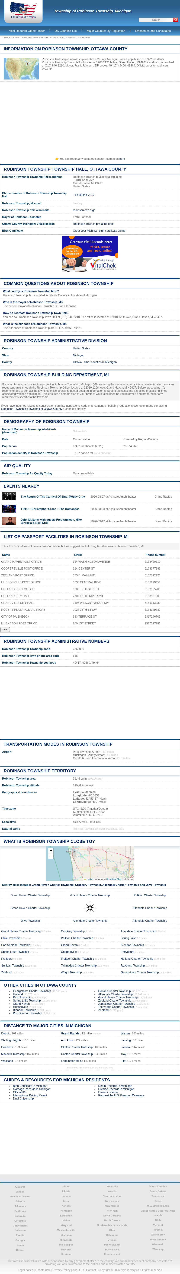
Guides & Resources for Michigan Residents (57, 1080)
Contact (91, 1270)
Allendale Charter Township (120, 884)
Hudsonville (20, 1006)
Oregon (112, 1239)
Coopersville (69, 951)
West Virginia (158, 1239)
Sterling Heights (11, 1040)
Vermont (158, 1225)
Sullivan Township (12, 965)
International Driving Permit (30, 1095)
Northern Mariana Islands (112, 1225)
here (122, 158)
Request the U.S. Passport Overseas (121, 1095)
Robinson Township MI (79, 37)
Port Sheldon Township (15, 944)
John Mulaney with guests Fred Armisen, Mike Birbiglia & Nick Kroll (51, 521)
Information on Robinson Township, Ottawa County (65, 48)
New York (112, 1210)
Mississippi (66, 1244)
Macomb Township (13, 1054)
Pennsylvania (112, 1244)
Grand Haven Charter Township (53, 884)
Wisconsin (158, 1244)
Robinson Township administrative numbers (56, 641)
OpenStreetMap (113, 879)
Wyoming (158, 1249)
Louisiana (66, 1215)
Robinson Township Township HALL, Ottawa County (65, 169)
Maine (66, 1220)
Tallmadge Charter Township (79, 965)
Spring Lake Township (15, 951)
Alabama (20, 1186)
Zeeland (6, 972)
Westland (7, 1060)
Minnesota (66, 1239)
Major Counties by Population (106, 31)
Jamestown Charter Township (116, 1003)
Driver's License (108, 1092)
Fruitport (6, 958)
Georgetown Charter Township (140, 972)
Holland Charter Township (137, 958)
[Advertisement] (90, 117)
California (20, 1211)
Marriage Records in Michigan (31, 1089)
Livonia (125, 1047)
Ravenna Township (133, 965)
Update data (43, 1270)
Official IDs (20, 1092)
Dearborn (7, 1047)
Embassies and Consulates (153, 31)
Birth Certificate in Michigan (30, 1085)
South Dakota (158, 1191)
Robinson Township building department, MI (56, 374)
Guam (20, 1245)
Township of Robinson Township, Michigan (92, 11)
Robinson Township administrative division (55, 340)
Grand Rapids (70, 1033)
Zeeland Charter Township (114, 1000)
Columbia (20, 1220)
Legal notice (25, 1270)
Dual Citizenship (23, 1098)
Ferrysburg (127, 951)
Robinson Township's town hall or (22, 408)
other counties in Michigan (100, 362)
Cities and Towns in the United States (20, 37)
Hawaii (20, 1249)
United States (81, 348)
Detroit (5, 1033)
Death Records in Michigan (115, 1085)
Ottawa (77, 362)
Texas (158, 1201)
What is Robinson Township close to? (49, 841)
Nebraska (112, 1186)
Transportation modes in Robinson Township (58, 744)
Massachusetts (66, 1230)
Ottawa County (59, 37)
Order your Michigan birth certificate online (99, 230)
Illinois (66, 1191)
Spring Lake (128, 938)
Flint (123, 1060)
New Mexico (112, 1205)
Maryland (66, 1225)
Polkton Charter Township (150, 895)
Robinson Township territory (40, 770)
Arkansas (20, 1206)
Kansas (66, 1205)
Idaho (66, 1186)
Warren (125, 1033)
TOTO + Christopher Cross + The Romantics (50, 508)
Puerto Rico (112, 1249)
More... (5, 629)
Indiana (66, 1196)
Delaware (20, 1230)
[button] (50, 850)
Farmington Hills (71, 1060)
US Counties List (66, 31)
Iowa (66, 1201)
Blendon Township (132, 944)
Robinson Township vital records (93, 223)
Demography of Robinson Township (46, 421)
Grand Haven (69, 944)
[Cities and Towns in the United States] (23, 18)
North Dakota (112, 1220)
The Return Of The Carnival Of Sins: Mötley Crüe (53, 496)
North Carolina (112, 1215)
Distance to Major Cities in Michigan (47, 1025)
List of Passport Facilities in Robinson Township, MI (66, 536)
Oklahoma (112, 1235)
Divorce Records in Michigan (116, 1089)
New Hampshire (112, 1196)
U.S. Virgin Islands (158, 1205)
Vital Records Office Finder (27, 31)
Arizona (20, 1201)
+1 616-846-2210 (83, 194)
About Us (78, 1270)
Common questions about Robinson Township (59, 283)
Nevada (112, 1191)
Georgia (20, 1240)
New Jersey (112, 1201)
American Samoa (20, 1196)
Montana (66, 1254)
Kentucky (66, 1210)
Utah (158, 1220)
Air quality (17, 465)
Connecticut (20, 1225)
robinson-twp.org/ (84, 210)
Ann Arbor (67, 1040)
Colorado (20, 1216)
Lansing (126, 1040)
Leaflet (89, 879)
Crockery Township (88, 884)
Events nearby (21, 486)
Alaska (20, 1191)
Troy (123, 1054)
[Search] (175, 20)
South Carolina (158, 1186)
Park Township (22, 997)
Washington (158, 1234)
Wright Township (71, 972)
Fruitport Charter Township (77, 958)
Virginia (158, 1229)
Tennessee (158, 1196)
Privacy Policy (61, 1270)
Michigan (44, 37)
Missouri (66, 1249)
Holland (18, 994)
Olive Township (156, 884)
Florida (20, 1235)
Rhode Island (112, 1254)
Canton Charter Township (77, 1054)
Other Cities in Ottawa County (40, 985)
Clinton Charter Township (77, 1047)
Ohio (112, 1230)
